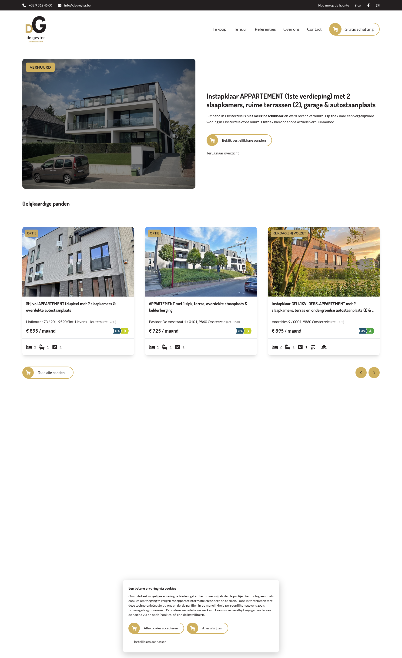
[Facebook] (368, 5)
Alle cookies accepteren (161, 628)
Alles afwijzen (212, 628)
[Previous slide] (361, 372)
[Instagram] (378, 5)
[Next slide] (374, 372)
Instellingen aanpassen (150, 642)
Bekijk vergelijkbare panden (244, 140)
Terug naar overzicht (223, 153)
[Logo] (52, 29)
